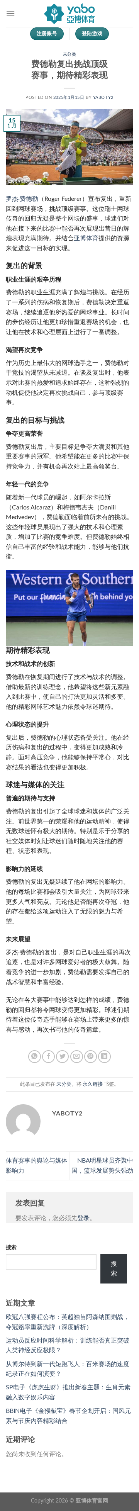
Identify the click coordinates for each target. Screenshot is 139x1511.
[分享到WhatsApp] (34, 1056)
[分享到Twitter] (62, 1056)
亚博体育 (86, 238)
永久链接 (93, 1084)
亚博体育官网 (92, 1501)
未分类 (69, 54)
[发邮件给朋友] (76, 1056)
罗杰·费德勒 (22, 199)
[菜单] (10, 13)
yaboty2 (103, 97)
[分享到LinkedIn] (104, 1056)
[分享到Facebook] (48, 1056)
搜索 (11, 1247)
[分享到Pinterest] (90, 1056)
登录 (83, 1218)
